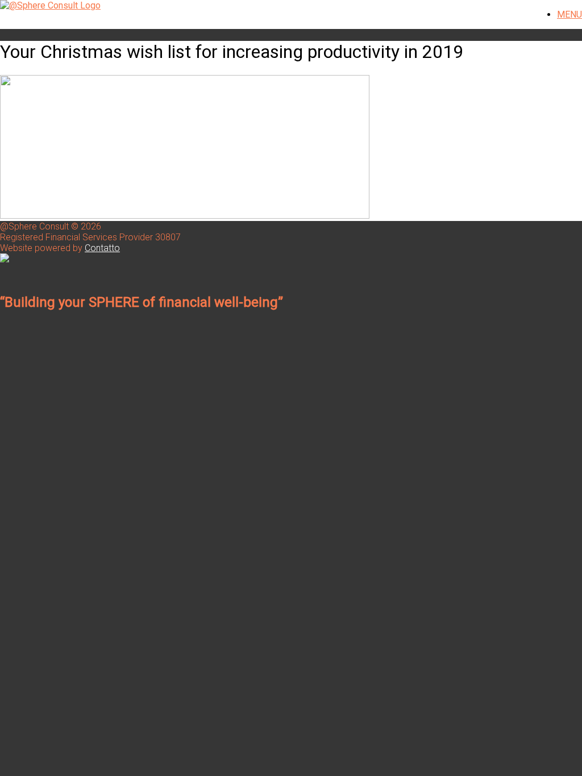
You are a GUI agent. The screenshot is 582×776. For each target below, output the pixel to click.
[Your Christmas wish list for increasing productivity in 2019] (184, 215)
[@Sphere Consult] (50, 5)
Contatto (102, 248)
